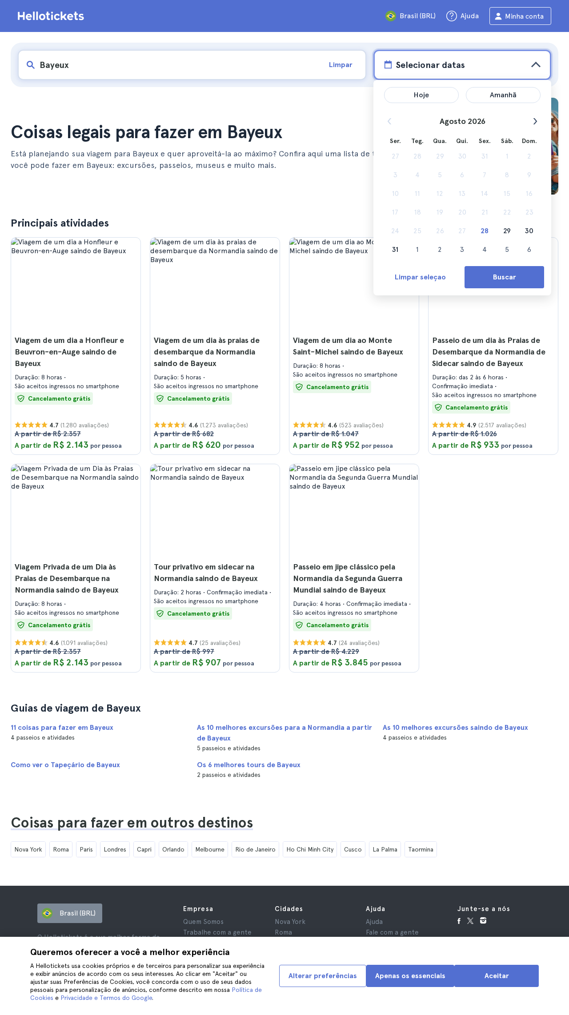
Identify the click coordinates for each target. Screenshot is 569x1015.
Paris (86, 849)
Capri (144, 849)
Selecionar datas (430, 65)
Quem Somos (203, 922)
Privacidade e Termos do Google (106, 997)
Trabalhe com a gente (217, 932)
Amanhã (503, 95)
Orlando (173, 849)
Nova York (28, 849)
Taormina (420, 849)
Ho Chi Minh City (309, 849)
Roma (61, 849)
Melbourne (209, 849)
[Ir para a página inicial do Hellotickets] (52, 16)
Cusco (353, 849)
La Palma (385, 849)
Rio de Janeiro (255, 849)
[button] (75, 346)
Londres (115, 849)
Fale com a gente (392, 932)
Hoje (421, 95)
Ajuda (374, 922)
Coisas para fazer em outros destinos (132, 822)
